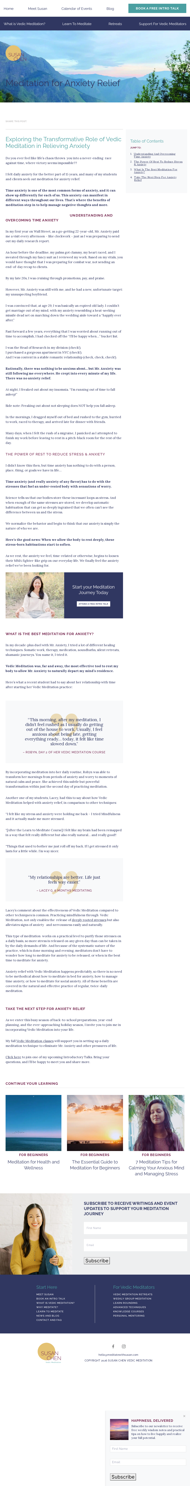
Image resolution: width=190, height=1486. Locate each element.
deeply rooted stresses (89, 920)
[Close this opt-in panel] (184, 1416)
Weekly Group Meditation (132, 1298)
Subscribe (96, 1260)
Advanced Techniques (129, 1307)
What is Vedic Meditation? (24, 24)
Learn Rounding (125, 1303)
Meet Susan (37, 8)
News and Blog (47, 1316)
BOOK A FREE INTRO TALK (157, 8)
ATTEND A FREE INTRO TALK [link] (93, 604)
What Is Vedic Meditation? (55, 1303)
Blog (110, 8)
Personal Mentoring (129, 1316)
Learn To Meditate (76, 24)
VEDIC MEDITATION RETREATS (133, 1294)
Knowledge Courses (128, 1311)
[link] (95, 54)
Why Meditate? (47, 1307)
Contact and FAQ (49, 1320)
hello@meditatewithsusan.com (118, 1354)
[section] (64, 168)
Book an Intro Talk (50, 1298)
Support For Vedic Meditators (162, 24)
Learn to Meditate (50, 1311)
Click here (13, 1057)
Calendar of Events (76, 8)
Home (9, 8)
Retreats (115, 24)
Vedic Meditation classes (35, 1041)
